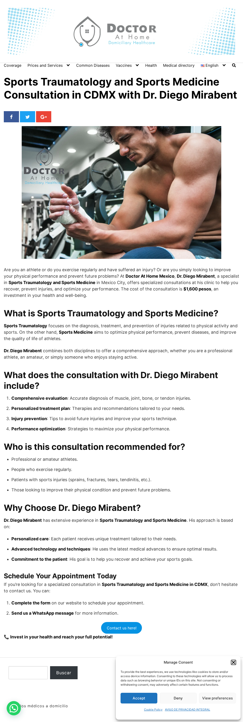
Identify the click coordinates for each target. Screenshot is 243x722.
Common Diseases (93, 65)
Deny (178, 698)
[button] (233, 662)
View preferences (217, 698)
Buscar (63, 672)
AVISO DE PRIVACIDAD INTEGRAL (187, 709)
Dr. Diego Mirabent (97, 508)
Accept (139, 698)
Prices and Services (45, 65)
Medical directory (179, 65)
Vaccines (124, 65)
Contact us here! (121, 628)
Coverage (12, 65)
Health (151, 65)
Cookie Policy (153, 709)
